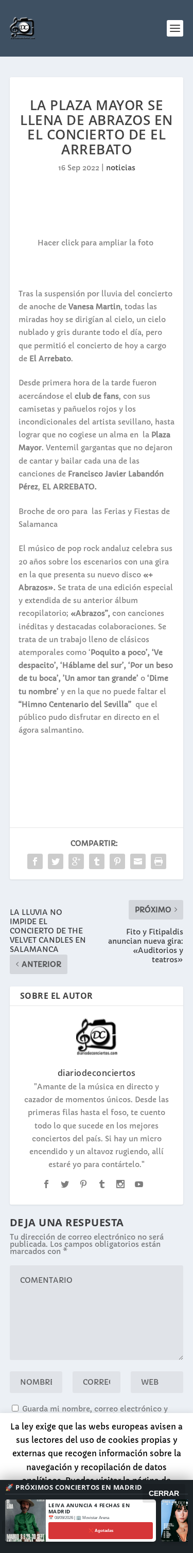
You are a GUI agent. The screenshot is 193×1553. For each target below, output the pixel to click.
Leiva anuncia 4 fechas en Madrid (89, 1508)
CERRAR (164, 1493)
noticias (120, 167)
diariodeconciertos (97, 1073)
